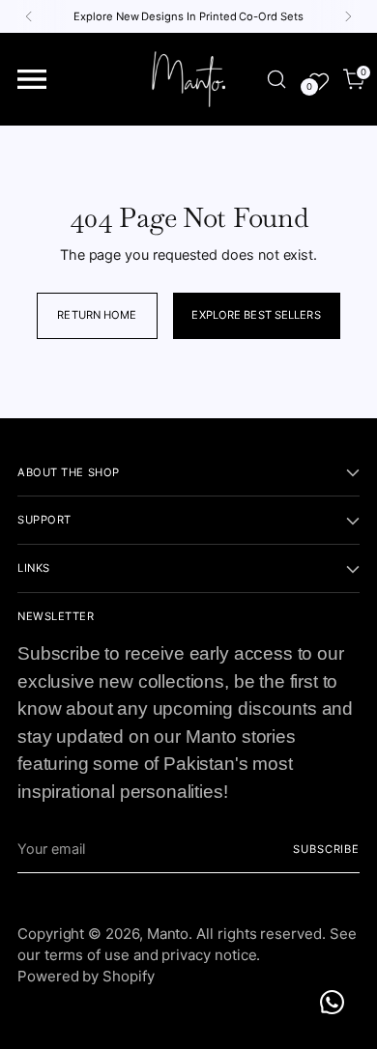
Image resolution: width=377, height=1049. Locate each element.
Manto (168, 933)
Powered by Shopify (86, 976)
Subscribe (326, 849)
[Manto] (188, 79)
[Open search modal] (276, 79)
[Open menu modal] (32, 79)
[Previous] (29, 16)
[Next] (348, 16)
